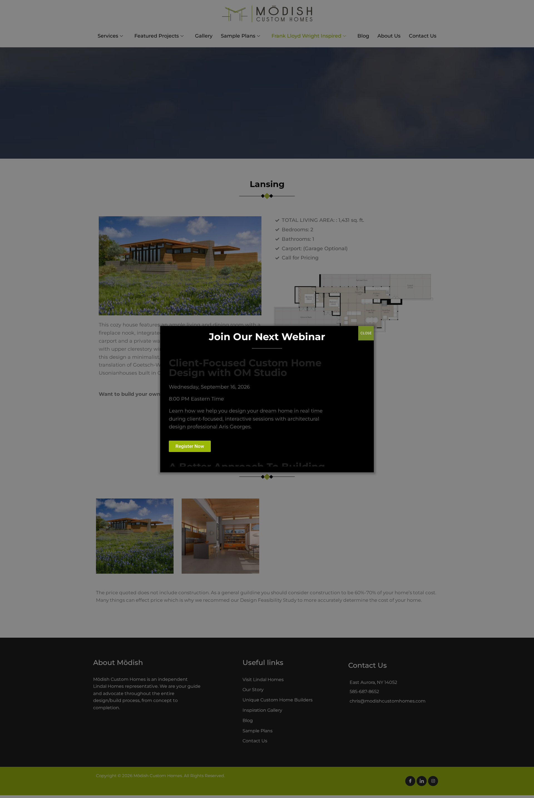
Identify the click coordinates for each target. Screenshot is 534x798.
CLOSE (366, 333)
